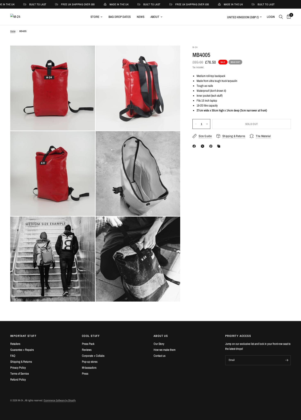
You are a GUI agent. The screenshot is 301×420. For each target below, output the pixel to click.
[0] (288, 17)
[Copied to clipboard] (219, 146)
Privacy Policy (18, 367)
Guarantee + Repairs (22, 350)
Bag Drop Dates (120, 17)
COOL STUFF (91, 335)
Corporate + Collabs (93, 355)
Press (85, 373)
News (140, 17)
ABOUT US (161, 335)
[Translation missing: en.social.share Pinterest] (211, 146)
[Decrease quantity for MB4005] (196, 124)
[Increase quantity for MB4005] (207, 124)
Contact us (159, 355)
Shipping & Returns (21, 361)
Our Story (159, 344)
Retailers (15, 344)
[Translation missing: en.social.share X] (203, 146)
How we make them (164, 350)
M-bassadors (89, 367)
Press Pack (88, 344)
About (154, 17)
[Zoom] (86, 54)
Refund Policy (18, 379)
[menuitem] (96, 16)
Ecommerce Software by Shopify (60, 400)
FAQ (12, 355)
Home (12, 31)
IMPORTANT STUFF (23, 335)
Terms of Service (19, 373)
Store (95, 17)
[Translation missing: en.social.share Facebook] (194, 146)
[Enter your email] (287, 360)
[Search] (281, 17)
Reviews (87, 350)
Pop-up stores (89, 361)
